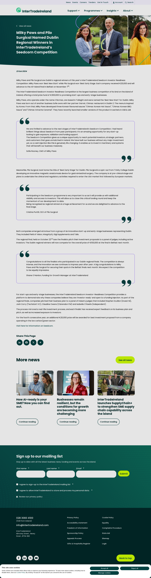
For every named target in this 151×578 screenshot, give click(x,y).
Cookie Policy (21, 572)
